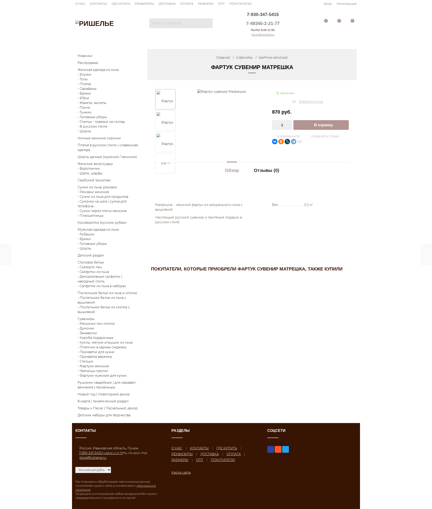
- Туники (85, 112)
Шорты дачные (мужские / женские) (107, 157)
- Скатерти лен (90, 267)
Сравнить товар (324, 136)
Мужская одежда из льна (98, 229)
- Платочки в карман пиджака (102, 347)
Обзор (232, 170)
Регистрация (347, 3)
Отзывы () (266, 170)
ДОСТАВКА (167, 3)
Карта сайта (181, 473)
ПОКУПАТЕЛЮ (240, 3)
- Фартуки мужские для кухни (102, 376)
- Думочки (86, 328)
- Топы (83, 79)
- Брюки (84, 93)
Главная (223, 57)
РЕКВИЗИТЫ (144, 3)
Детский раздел (91, 255)
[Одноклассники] (281, 141)
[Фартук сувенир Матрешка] (221, 91)
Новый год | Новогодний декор (104, 394)
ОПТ (221, 3)
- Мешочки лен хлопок (96, 324)
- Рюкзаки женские (93, 192)
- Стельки (85, 361)
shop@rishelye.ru (263, 34)
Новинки (85, 56)
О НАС (80, 3)
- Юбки (83, 98)
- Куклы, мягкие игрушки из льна (105, 342)
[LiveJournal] (287, 141)
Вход (327, 3)
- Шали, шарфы (90, 173)
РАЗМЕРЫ (206, 3)
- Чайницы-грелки (93, 371)
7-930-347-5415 (263, 14)
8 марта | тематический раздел (103, 401)
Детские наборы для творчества (104, 415)
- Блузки (84, 74)
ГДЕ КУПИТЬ (121, 3)
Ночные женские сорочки (99, 138)
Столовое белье (91, 262)
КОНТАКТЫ (98, 3)
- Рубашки (86, 234)
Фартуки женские (273, 57)
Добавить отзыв (311, 101)
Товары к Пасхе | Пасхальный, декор (108, 408)
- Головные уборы (92, 117)
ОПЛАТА (187, 3)
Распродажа (88, 63)
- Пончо (84, 108)
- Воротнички (89, 169)
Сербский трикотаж (94, 180)
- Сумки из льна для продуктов (103, 197)
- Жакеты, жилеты (92, 103)
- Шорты (84, 131)
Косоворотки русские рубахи (102, 223)
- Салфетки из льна (93, 272)
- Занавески (87, 333)
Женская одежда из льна (98, 70)
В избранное (288, 136)
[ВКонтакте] (274, 141)
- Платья (84, 84)
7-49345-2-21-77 (263, 23)
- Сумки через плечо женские (102, 211)
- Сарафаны (87, 89)
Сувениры (86, 319)
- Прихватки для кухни (96, 352)
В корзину (323, 125)
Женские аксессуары (95, 164)
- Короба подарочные (95, 338)
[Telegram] (293, 141)
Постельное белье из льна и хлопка (107, 293)
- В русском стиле (92, 126)
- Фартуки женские (93, 366)
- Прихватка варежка (95, 357)
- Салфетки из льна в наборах (102, 286)
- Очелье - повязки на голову (101, 122)
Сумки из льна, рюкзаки (97, 187)
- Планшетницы (91, 216)
